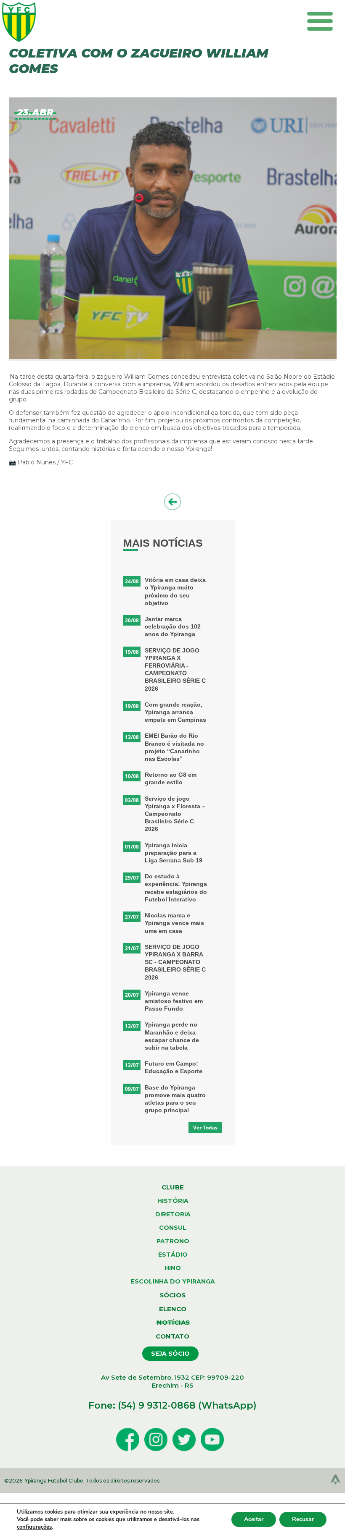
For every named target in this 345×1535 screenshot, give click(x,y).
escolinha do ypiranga (173, 1281)
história (172, 1201)
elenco (172, 1309)
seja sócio (170, 1353)
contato (172, 1336)
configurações (34, 1527)
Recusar (303, 1519)
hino (173, 1268)
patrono (173, 1241)
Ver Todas (205, 1127)
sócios (172, 1295)
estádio (173, 1254)
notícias (172, 1322)
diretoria (173, 1214)
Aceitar (253, 1519)
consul (172, 1227)
